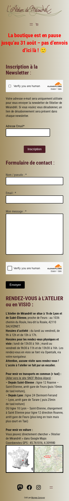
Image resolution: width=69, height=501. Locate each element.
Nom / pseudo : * (16, 175)
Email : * (11, 193)
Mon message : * (16, 211)
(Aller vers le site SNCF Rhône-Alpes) (28, 378)
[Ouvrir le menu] (31, 24)
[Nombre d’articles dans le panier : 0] (37, 24)
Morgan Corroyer (38, 497)
